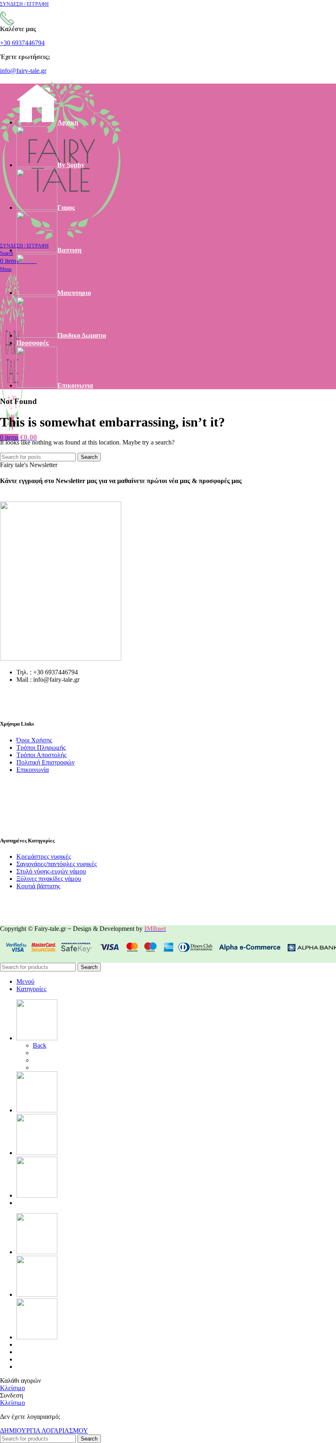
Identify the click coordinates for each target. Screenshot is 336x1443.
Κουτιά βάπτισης (38, 886)
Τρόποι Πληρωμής (41, 747)
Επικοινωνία (32, 769)
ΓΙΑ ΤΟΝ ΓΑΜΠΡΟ (61, 1060)
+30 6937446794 (22, 42)
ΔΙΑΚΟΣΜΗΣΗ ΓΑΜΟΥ (68, 1067)
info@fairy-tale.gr (23, 70)
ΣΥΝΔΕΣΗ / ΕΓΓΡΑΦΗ (50, 1366)
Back (39, 1045)
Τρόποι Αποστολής (41, 754)
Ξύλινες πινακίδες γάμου (48, 878)
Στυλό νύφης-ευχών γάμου (51, 871)
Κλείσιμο (12, 1387)
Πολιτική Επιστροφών (45, 762)
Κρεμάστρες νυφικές (43, 856)
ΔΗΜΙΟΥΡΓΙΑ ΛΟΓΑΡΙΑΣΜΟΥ (44, 1430)
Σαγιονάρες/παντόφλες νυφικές (56, 863)
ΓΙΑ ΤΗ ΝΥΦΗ (54, 1052)
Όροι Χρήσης (34, 740)
